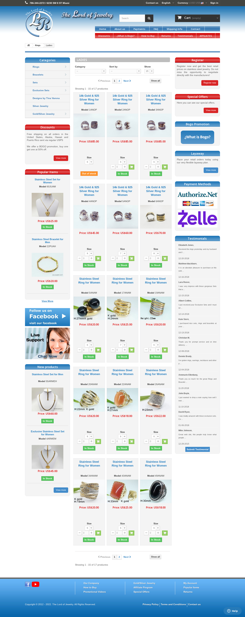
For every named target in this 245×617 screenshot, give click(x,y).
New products (47, 367)
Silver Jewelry (40, 106)
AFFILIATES (206, 35)
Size (89, 157)
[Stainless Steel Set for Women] (47, 205)
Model (42, 186)
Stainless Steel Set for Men (47, 374)
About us (119, 29)
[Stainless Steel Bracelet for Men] (47, 265)
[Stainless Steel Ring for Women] (89, 308)
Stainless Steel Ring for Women (89, 280)
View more (61, 158)
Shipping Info (174, 29)
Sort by (113, 66)
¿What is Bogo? (125, 35)
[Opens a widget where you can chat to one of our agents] (232, 611)
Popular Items (191, 587)
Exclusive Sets (41, 90)
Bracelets (38, 74)
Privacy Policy (151, 604)
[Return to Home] (28, 45)
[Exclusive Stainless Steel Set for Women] (47, 456)
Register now (210, 82)
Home (102, 29)
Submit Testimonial (197, 449)
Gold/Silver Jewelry (43, 114)
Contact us (152, 3)
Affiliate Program (143, 587)
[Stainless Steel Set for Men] (47, 399)
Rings (37, 45)
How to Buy (148, 35)
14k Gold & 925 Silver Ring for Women (89, 99)
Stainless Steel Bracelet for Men (47, 241)
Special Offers (142, 591)
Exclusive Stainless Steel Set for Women (47, 433)
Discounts (104, 35)
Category (80, 66)
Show (147, 66)
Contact (195, 29)
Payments (139, 29)
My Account (190, 583)
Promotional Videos (95, 591)
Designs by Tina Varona (46, 98)
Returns (166, 35)
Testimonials (185, 35)
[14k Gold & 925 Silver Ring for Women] (89, 125)
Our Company (91, 583)
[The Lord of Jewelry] (56, 23)
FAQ (156, 29)
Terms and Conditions (173, 604)
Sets (35, 82)
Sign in (214, 3)
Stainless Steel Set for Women (47, 181)
